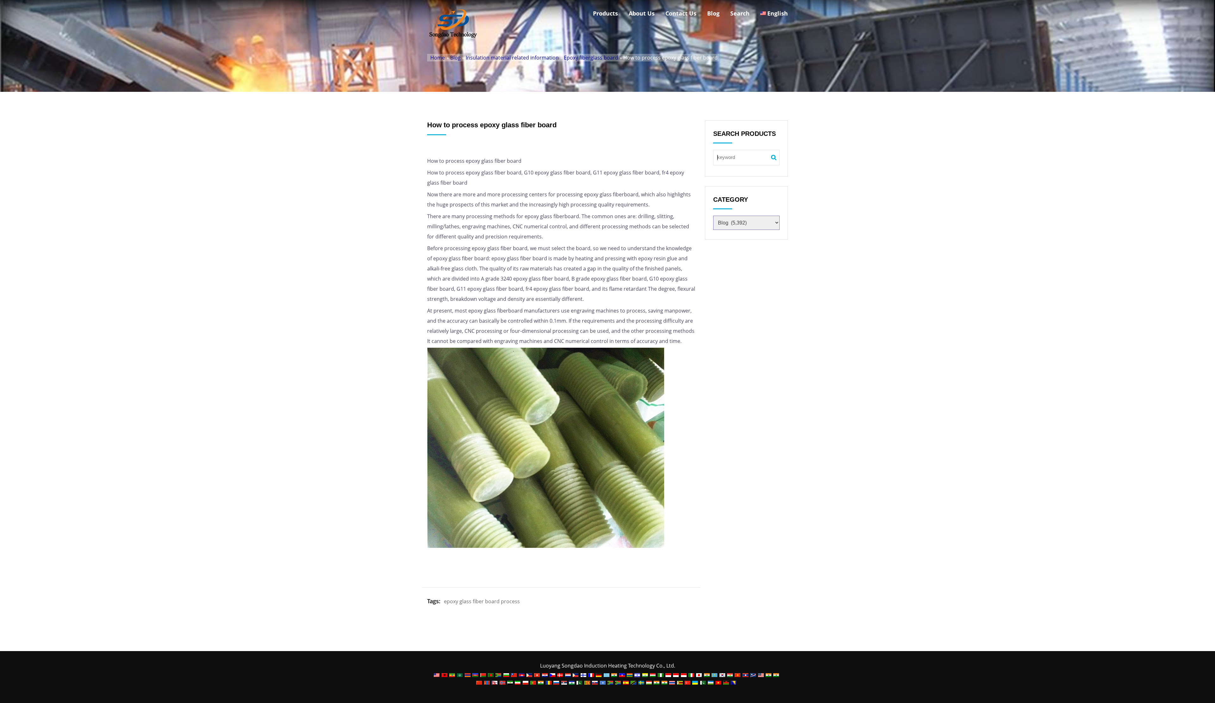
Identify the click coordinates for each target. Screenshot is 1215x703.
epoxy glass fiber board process (482, 601)
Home (437, 57)
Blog (713, 13)
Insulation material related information (512, 57)
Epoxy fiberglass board (591, 57)
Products (605, 13)
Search (740, 13)
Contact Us (680, 13)
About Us (642, 13)
